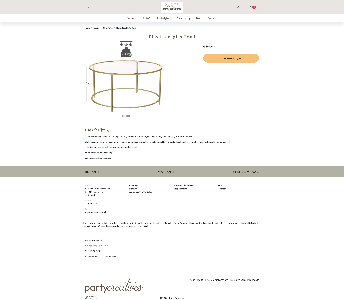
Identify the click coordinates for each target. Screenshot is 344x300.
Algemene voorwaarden (140, 191)
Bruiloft (146, 18)
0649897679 (91, 203)
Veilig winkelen (180, 188)
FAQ (220, 185)
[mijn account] (239, 7)
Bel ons (92, 172)
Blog (198, 18)
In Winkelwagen (231, 58)
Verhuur (131, 18)
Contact (212, 18)
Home (87, 28)
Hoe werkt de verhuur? (184, 185)
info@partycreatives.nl (95, 212)
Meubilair (96, 28)
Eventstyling (183, 18)
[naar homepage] (172, 7)
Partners (133, 188)
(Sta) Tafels (108, 28)
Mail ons (166, 172)
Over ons (133, 185)
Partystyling (163, 18)
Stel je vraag (246, 172)
